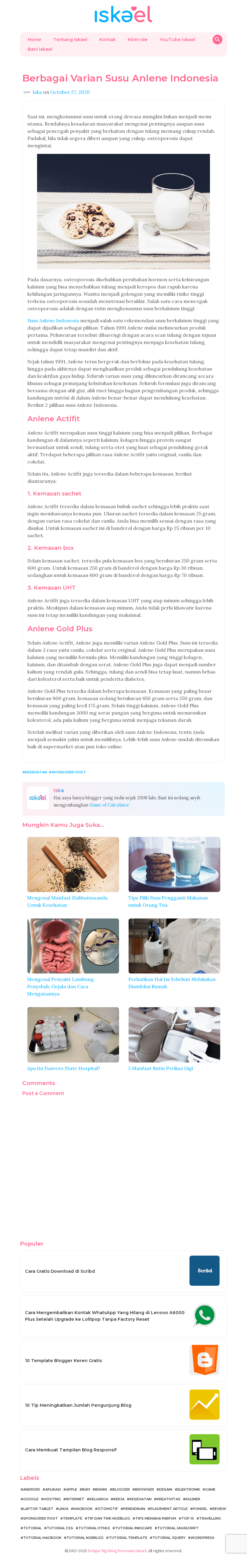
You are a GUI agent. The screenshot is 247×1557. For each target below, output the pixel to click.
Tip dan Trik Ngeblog (108, 1518)
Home (34, 39)
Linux (63, 1509)
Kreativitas (168, 1499)
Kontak (107, 39)
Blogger (121, 1489)
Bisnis (101, 1489)
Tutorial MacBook (42, 1538)
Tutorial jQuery (169, 1538)
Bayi (86, 1489)
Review (219, 1509)
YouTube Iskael (177, 39)
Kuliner (193, 1499)
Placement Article (169, 1509)
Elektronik (188, 1489)
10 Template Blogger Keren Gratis (63, 1360)
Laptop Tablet (38, 1509)
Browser (144, 1489)
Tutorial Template (128, 1538)
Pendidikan (134, 1509)
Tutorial (32, 1528)
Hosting (52, 1499)
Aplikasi (53, 1489)
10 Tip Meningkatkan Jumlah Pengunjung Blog (78, 1405)
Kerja (118, 1499)
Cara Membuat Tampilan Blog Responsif (71, 1450)
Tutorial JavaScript (178, 1528)
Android (31, 1489)
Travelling (210, 1518)
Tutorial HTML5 (94, 1528)
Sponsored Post (69, 772)
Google (31, 1499)
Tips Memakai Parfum (155, 1518)
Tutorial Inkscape (133, 1528)
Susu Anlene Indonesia (53, 320)
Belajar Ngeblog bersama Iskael (117, 1550)
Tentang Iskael (70, 39)
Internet (75, 1499)
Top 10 (187, 1518)
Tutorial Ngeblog (85, 1538)
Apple (71, 1489)
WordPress (202, 1538)
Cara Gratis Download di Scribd (60, 1271)
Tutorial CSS (60, 1528)
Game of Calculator (109, 805)
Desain (165, 1489)
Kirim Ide (138, 39)
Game (210, 1489)
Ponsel (200, 1509)
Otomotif (108, 1509)
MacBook (82, 1509)
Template (72, 1518)
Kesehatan (36, 772)
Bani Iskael (40, 49)
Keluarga (98, 1499)
